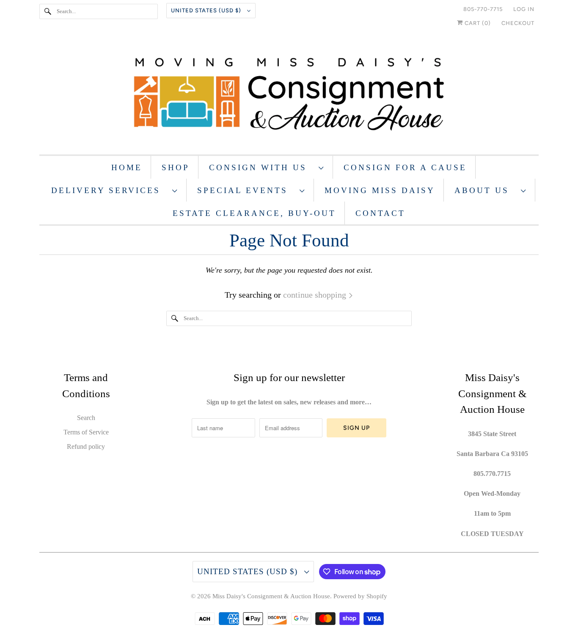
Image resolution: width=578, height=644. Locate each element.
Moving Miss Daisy (380, 190)
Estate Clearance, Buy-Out (254, 213)
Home (126, 167)
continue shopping (315, 294)
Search (86, 417)
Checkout (517, 23)
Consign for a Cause (405, 167)
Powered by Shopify (360, 596)
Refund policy (86, 446)
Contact (380, 213)
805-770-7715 (483, 9)
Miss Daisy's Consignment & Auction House (271, 596)
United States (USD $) (207, 10)
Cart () (477, 23)
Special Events (246, 190)
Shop (176, 167)
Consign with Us (261, 167)
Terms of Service (86, 432)
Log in (523, 9)
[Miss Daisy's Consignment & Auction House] (289, 95)
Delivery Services (109, 190)
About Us (485, 190)
